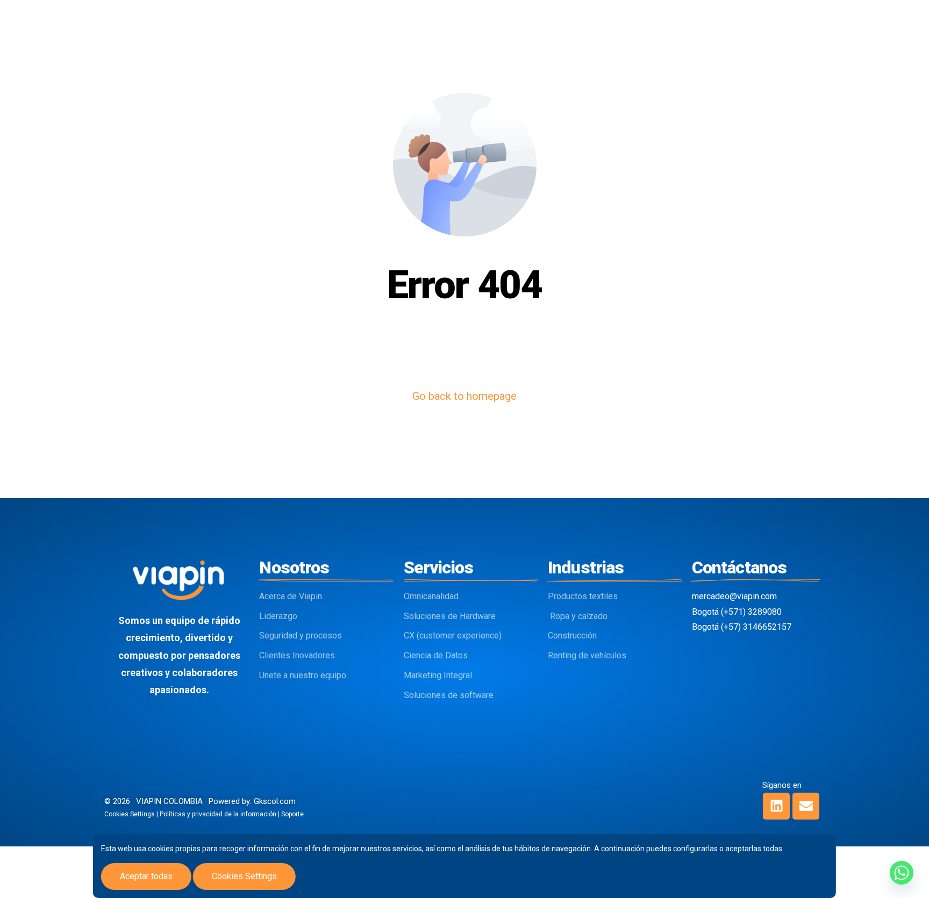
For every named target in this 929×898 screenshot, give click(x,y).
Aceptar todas (146, 876)
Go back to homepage (464, 396)
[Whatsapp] (901, 873)
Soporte (292, 814)
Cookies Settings (244, 876)
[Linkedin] (776, 806)
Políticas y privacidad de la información (218, 814)
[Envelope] (805, 806)
